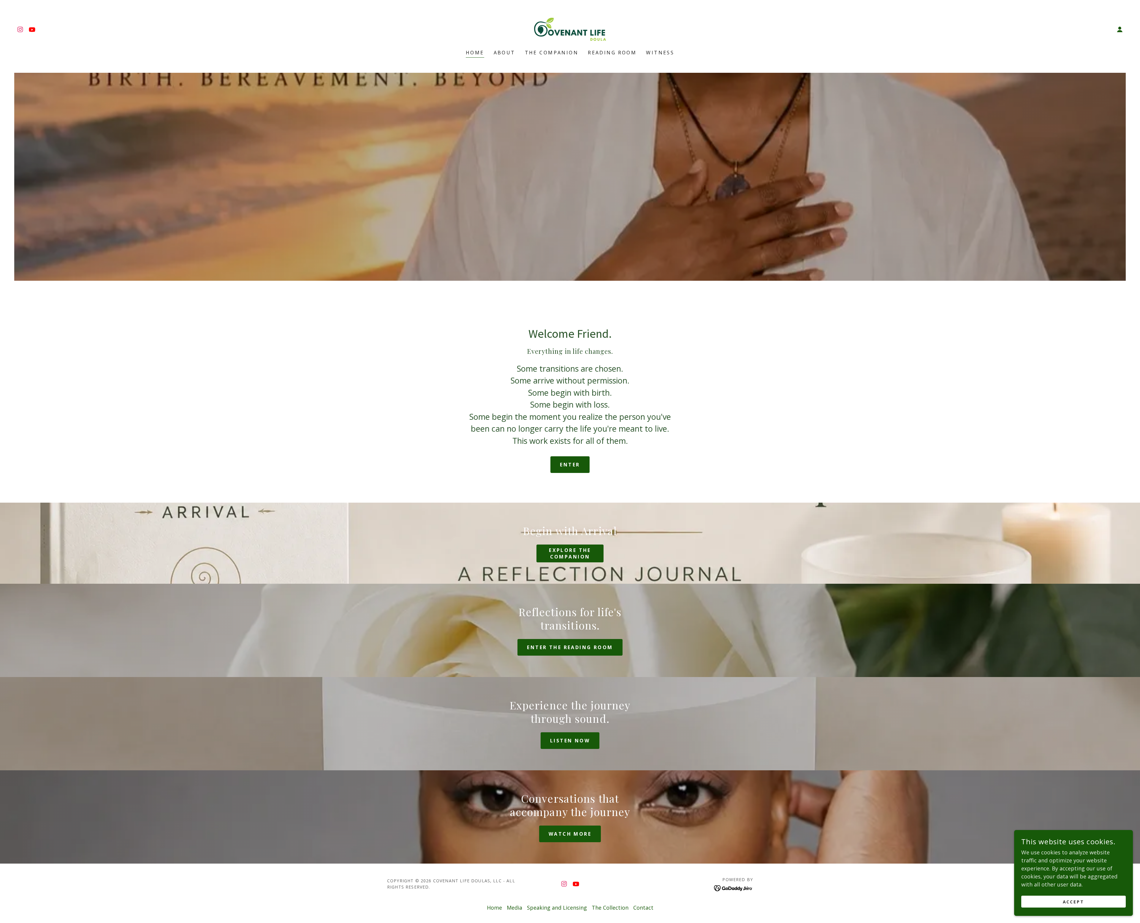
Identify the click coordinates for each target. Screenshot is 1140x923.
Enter (570, 464)
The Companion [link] (552, 52)
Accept (1073, 902)
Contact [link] (643, 907)
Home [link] (475, 52)
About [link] (504, 52)
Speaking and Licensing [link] (557, 907)
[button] (1120, 29)
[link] (20, 29)
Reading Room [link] (612, 52)
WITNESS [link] (660, 52)
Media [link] (514, 907)
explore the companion (570, 553)
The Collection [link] (610, 907)
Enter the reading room (570, 647)
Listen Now (570, 740)
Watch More (570, 834)
